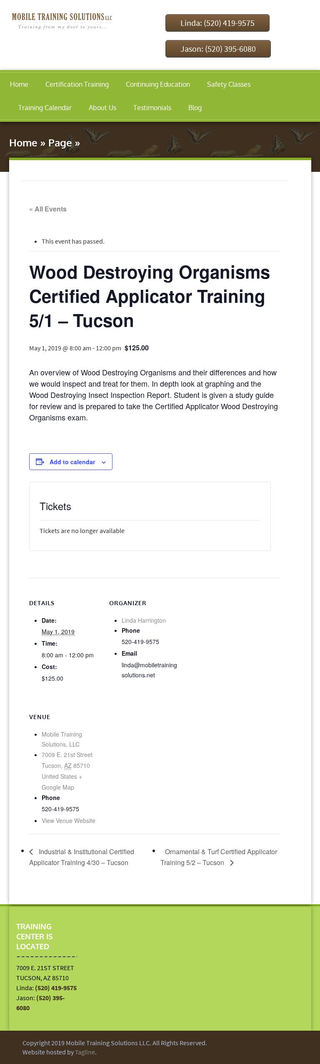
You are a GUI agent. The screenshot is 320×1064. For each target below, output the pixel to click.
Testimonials (152, 107)
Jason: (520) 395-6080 (218, 48)
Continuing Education (158, 84)
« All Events (48, 209)
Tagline (85, 1052)
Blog (195, 107)
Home (19, 84)
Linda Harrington (144, 620)
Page (60, 142)
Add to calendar (72, 462)
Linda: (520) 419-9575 (217, 23)
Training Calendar (45, 107)
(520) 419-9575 (56, 988)
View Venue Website (68, 820)
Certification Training (77, 84)
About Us (102, 107)
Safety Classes (228, 84)
